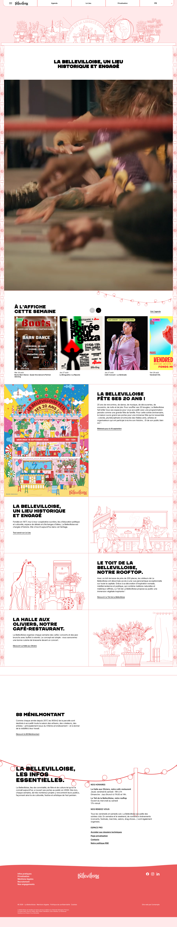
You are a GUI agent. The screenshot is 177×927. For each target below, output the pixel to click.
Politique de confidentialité (60, 905)
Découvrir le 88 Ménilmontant (27, 734)
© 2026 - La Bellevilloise (27, 905)
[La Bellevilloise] (21, 3)
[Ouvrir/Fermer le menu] (10, 3)
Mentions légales (25, 879)
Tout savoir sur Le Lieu (22, 533)
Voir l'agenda (155, 311)
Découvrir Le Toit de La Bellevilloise (111, 597)
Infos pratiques (25, 874)
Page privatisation (99, 836)
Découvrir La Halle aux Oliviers (25, 646)
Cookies (74, 905)
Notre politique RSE (100, 843)
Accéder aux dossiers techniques (106, 832)
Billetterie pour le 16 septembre (109, 429)
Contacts (95, 839)
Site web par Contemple (151, 905)
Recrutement (24, 882)
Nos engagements (26, 884)
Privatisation (23, 876)
